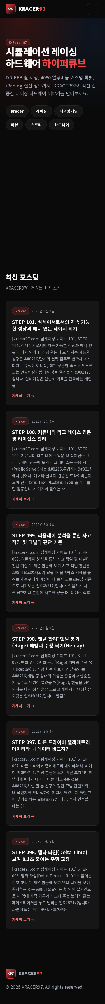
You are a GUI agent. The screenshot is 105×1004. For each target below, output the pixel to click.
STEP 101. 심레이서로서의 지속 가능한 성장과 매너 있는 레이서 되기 (51, 325)
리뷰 (14, 124)
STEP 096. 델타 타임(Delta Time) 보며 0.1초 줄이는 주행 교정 (49, 855)
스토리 (36, 124)
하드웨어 (61, 124)
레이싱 (41, 111)
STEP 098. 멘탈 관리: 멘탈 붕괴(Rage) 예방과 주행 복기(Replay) (48, 642)
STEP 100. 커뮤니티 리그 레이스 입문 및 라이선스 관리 (51, 435)
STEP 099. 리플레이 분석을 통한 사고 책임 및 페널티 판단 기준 (51, 538)
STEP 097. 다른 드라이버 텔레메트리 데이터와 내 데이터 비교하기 (51, 745)
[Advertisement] (52, 216)
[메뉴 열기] (93, 9)
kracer (17, 111)
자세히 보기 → (23, 395)
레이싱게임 (69, 111)
